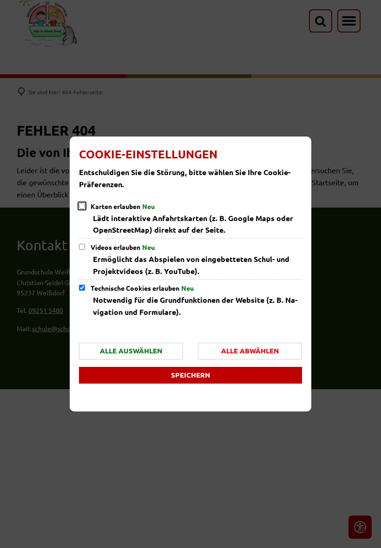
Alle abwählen (250, 350)
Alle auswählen (131, 350)
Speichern (190, 374)
